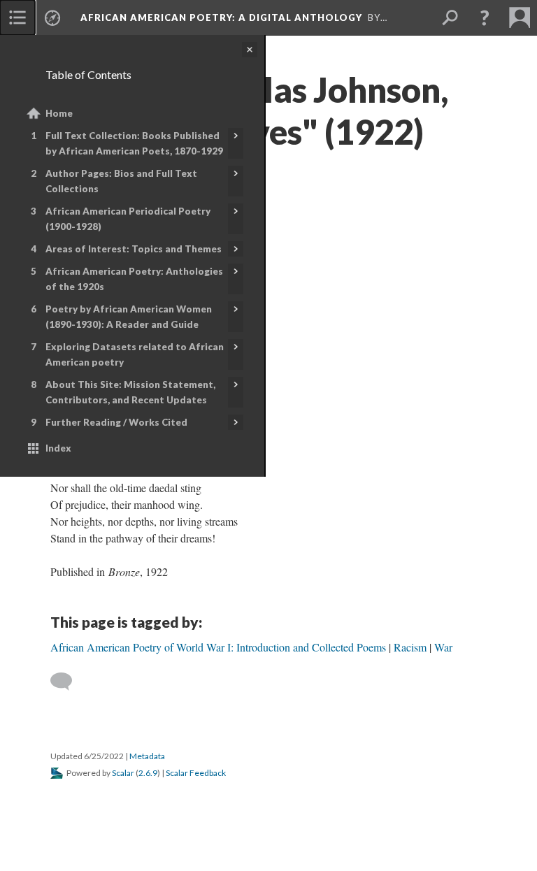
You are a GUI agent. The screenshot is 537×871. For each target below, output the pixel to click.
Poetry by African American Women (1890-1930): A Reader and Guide (128, 316)
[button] (484, 17)
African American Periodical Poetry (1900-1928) (127, 219)
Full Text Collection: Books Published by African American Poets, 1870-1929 (134, 143)
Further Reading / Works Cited (116, 422)
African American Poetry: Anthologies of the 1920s (134, 279)
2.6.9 (147, 773)
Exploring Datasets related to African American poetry (134, 354)
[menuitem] (17, 17)
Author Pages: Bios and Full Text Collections (121, 181)
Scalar (123, 773)
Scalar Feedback (196, 773)
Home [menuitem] (59, 113)
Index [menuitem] (58, 448)
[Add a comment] (67, 681)
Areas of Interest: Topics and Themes (133, 248)
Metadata (147, 756)
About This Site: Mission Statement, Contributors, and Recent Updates (130, 392)
